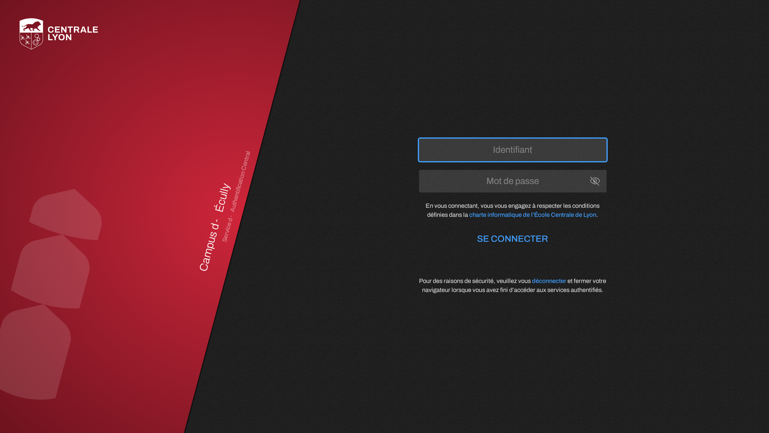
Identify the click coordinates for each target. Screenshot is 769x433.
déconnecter (549, 281)
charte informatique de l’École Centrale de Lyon (532, 214)
